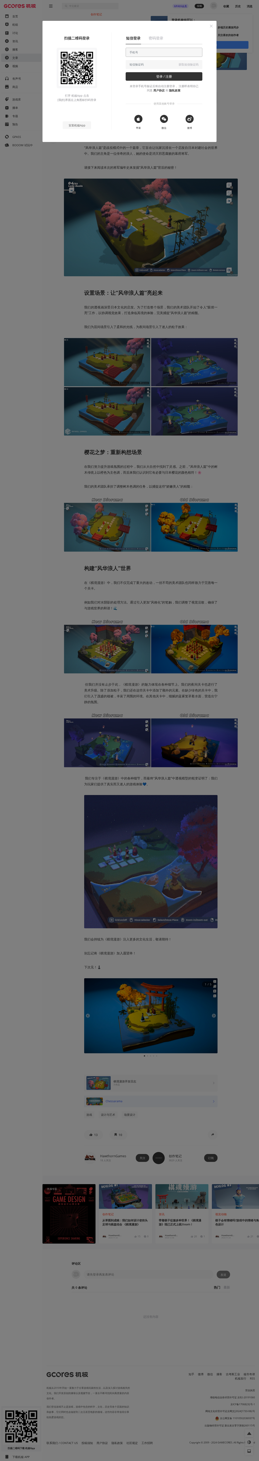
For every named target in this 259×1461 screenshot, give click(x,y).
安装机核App (77, 125)
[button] (211, 26)
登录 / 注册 (164, 76)
